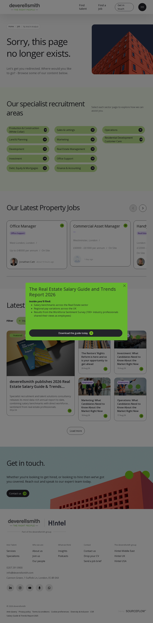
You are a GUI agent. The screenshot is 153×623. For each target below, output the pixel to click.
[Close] (124, 285)
